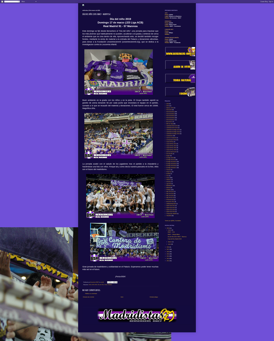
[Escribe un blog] (110, 282)
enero (169, 244)
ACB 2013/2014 (170, 113)
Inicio (122, 297)
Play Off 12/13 (170, 191)
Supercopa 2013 (170, 207)
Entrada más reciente (88, 297)
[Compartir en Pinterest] (116, 282)
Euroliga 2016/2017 (171, 167)
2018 (167, 103)
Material (168, 187)
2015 (168, 254)
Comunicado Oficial (171, 139)
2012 (168, 260)
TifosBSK (168, 215)
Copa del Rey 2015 (171, 147)
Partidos (110, 284)
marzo (170, 230)
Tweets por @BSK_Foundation (173, 220)
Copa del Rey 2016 (171, 149)
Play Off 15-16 (170, 197)
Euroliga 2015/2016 (171, 165)
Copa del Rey (169, 141)
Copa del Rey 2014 (171, 145)
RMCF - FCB (171, 232)
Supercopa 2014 (170, 209)
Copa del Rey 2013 (171, 143)
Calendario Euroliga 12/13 (173, 129)
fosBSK (168, 173)
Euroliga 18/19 (170, 157)
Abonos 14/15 (169, 107)
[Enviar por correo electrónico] (108, 282)
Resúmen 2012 (170, 201)
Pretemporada (170, 199)
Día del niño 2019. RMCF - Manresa (177, 236)
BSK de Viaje (169, 123)
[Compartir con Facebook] (114, 282)
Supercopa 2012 (170, 205)
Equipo (168, 155)
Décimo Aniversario (171, 151)
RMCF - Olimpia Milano (174, 234)
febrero (170, 241)
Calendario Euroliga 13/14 (173, 131)
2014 (168, 256)
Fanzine (168, 169)
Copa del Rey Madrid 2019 (175, 239)
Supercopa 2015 (170, 211)
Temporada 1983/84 (171, 213)
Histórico (168, 179)
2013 (168, 258)
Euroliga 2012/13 (170, 159)
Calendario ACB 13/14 (172, 127)
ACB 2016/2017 (170, 119)
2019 (90, 284)
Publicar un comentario (91, 293)
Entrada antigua (154, 297)
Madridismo (169, 185)
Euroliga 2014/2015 (171, 163)
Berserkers (169, 121)
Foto (167, 175)
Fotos (105, 284)
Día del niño (101, 284)
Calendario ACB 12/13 (172, 125)
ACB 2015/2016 (170, 117)
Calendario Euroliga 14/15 (173, 133)
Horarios (168, 181)
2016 (168, 251)
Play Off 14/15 (170, 195)
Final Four (169, 171)
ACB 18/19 (94, 284)
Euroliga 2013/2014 (171, 161)
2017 (168, 249)
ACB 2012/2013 (170, 111)
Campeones (169, 135)
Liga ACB (168, 183)
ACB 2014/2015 (170, 115)
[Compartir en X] (112, 282)
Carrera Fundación (171, 137)
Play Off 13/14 (170, 193)
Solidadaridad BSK (171, 203)
